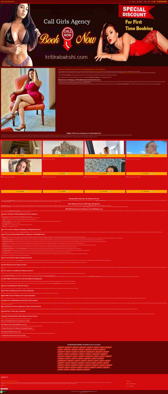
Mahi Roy (63, 155)
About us (134, 1)
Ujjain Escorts (60, 369)
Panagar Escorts (108, 356)
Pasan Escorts (74, 358)
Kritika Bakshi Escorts (85, 392)
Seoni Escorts (67, 365)
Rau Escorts (95, 360)
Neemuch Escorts (60, 356)
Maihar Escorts (81, 349)
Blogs (145, 1)
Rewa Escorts (107, 360)
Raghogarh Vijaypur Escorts (61, 360)
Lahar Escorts (60, 349)
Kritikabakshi (7, 1)
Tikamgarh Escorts (105, 367)
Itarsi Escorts (101, 347)
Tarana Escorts (99, 367)
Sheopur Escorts (102, 365)
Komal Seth (105, 155)
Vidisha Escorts (73, 369)
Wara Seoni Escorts (86, 369)
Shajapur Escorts (88, 365)
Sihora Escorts (73, 367)
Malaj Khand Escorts (88, 349)
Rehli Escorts (101, 360)
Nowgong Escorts (81, 356)
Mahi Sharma (21, 191)
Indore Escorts (96, 347)
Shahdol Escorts (81, 365)
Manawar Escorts (102, 349)
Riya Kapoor (105, 173)
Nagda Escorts (81, 354)
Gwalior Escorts (89, 347)
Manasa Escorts (95, 349)
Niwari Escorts (74, 356)
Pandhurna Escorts (60, 358)
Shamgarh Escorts (95, 365)
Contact (149, 1)
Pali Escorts (102, 356)
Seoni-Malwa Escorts (74, 365)
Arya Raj (63, 173)
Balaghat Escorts (75, 347)
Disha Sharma (146, 155)
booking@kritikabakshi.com (132, 383)
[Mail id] (127, 386)
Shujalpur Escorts (60, 367)
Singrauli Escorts (79, 367)
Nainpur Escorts (88, 354)
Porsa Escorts (94, 358)
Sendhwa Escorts (60, 365)
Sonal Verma (146, 173)
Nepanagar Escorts (67, 356)
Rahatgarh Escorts (70, 360)
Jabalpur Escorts (108, 347)
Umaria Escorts (66, 369)
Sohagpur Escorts (92, 367)
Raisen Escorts (77, 360)
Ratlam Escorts (90, 360)
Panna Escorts (67, 358)
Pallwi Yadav (105, 191)
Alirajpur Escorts (60, 347)
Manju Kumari (146, 191)
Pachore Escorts (96, 356)
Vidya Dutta (21, 173)
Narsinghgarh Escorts (95, 354)
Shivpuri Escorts (109, 365)
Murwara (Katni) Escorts (74, 354)
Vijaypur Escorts (79, 369)
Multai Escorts (60, 354)
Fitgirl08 (5, 385)
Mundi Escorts (66, 354)
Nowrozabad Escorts (88, 356)
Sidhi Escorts (67, 367)
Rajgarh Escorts (83, 360)
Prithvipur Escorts (100, 358)
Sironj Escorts (86, 367)
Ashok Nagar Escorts (67, 347)
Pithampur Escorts (87, 358)
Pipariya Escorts (80, 358)
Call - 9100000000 (130, 386)
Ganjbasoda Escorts (82, 347)
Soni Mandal (63, 191)
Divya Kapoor (21, 155)
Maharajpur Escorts (66, 349)
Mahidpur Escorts (74, 349)
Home (130, 1)
